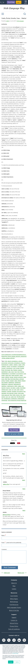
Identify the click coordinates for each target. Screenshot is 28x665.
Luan (24, 373)
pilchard (21, 379)
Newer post (21, 572)
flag (12, 370)
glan (9, 371)
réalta (15, 380)
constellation (20, 366)
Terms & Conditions (14, 629)
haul (15, 371)
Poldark (7, 380)
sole (15, 389)
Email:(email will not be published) (11, 542)
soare (10, 389)
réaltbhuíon (4, 384)
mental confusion (18, 377)
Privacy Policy (15, 653)
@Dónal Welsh (6, 514)
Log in (19, 2)
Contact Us (14, 620)
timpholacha (21, 398)
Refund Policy (14, 623)
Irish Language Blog (14, 8)
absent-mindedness (13, 361)
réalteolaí (10, 384)
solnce (21, 389)
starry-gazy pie (5, 395)
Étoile (2, 370)
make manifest (15, 375)
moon (2, 379)
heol (18, 371)
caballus (15, 364)
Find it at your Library (14, 434)
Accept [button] (10, 662)
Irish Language (20, 21)
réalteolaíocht (17, 384)
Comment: (4, 549)
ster (21, 395)
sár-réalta (12, 388)
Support (14, 617)
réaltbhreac (18, 382)
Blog (14, 586)
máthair (7, 377)
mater (2, 377)
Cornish (3, 368)
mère (24, 377)
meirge (11, 377)
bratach (23, 363)
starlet (15, 393)
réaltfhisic (4, 386)
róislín (7, 21)
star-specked (10, 393)
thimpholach (7, 398)
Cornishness (9, 368)
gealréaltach (4, 371)
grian (12, 371)
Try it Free (11, 2)
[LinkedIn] (19, 640)
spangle (9, 391)
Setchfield (22, 388)
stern (24, 395)
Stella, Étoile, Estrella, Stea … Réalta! (13, 18)
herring (22, 371)
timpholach (14, 398)
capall (19, 364)
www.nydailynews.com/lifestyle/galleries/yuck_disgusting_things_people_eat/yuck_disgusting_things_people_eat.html (13, 356)
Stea (11, 395)
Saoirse (8, 388)
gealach (20, 370)
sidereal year (4, 389)
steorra (18, 395)
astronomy (11, 363)
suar (7, 396)
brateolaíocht (4, 364)
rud (22, 386)
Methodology (14, 601)
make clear (8, 375)
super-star (13, 396)
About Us (14, 583)
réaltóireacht (10, 386)
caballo (11, 364)
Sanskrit (3, 388)
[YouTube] (24, 640)
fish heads (7, 370)
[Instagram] (3, 640)
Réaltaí (19, 380)
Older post (7, 572)
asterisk (20, 361)
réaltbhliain (11, 382)
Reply (23, 453)
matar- (21, 375)
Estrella (22, 368)
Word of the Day (14, 610)
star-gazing (20, 391)
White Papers (14, 598)
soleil (18, 389)
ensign (18, 368)
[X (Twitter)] (9, 640)
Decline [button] (17, 662)
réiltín (15, 386)
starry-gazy (21, 393)
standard (14, 391)
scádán (18, 388)
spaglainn (3, 391)
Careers (14, 588)
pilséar (3, 380)
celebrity (3, 366)
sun (9, 396)
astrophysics (17, 363)
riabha (19, 386)
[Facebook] (14, 640)
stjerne (3, 396)
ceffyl (23, 364)
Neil (6, 379)
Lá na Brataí (12, 373)
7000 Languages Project (14, 607)
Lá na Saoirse (19, 373)
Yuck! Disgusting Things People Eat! (17, 400)
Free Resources (14, 604)
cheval (8, 366)
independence (5, 373)
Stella (14, 395)
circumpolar (14, 366)
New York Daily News (13, 379)
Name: (3, 535)
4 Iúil (5, 361)
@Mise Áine (6, 484)
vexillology (4, 400)
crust (14, 368)
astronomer (4, 363)
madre (3, 375)
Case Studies (14, 595)
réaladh (12, 380)
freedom (15, 370)
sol (12, 389)
